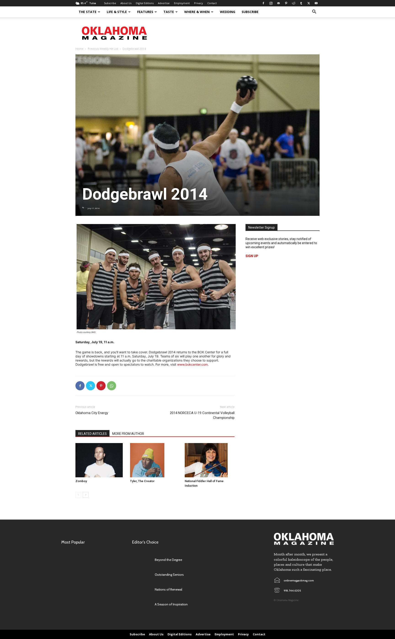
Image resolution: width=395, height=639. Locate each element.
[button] (314, 12)
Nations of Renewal (168, 589)
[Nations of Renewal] (141, 589)
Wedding (227, 12)
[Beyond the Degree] (141, 559)
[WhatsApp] (111, 385)
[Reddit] (293, 3)
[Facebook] (263, 3)
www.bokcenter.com (192, 364)
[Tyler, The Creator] (155, 460)
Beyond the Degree (168, 560)
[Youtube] (316, 3)
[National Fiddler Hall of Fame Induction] (210, 460)
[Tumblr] (301, 3)
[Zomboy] (100, 460)
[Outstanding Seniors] (141, 574)
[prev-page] (78, 495)
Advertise (164, 3)
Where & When (197, 12)
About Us (125, 3)
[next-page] (85, 495)
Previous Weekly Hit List (103, 49)
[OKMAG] (304, 539)
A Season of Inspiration (171, 604)
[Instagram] (270, 3)
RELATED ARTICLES (92, 434)
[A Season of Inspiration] (141, 604)
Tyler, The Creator (142, 481)
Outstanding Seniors (169, 575)
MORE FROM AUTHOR (128, 434)
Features (145, 12)
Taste (168, 12)
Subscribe (110, 3)
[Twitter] (308, 3)
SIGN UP (252, 256)
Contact (212, 3)
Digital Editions (145, 3)
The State (87, 12)
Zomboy (81, 481)
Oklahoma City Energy (91, 413)
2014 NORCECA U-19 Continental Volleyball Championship (202, 415)
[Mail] (278, 3)
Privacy (198, 3)
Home (79, 49)
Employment (182, 3)
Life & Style (117, 12)
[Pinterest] (286, 3)
